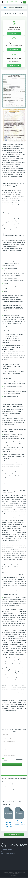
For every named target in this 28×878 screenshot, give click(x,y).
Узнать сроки (14, 49)
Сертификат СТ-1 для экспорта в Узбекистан (8, 823)
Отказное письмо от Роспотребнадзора (19, 822)
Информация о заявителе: (9, 749)
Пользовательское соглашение (8, 853)
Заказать (14, 33)
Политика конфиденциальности (8, 851)
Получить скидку (14, 65)
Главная (5, 7)
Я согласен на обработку (13, 759)
